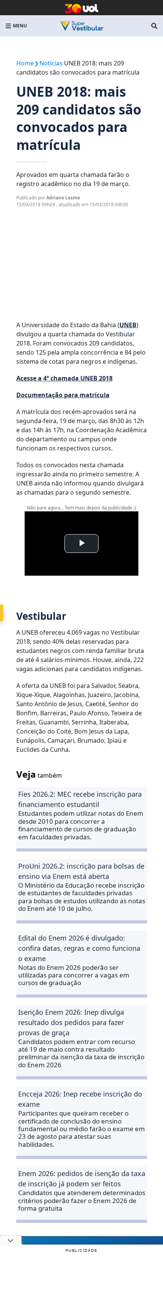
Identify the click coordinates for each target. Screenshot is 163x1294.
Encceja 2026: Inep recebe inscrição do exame (80, 1099)
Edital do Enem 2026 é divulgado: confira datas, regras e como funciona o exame (79, 948)
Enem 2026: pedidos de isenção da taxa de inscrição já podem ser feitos (81, 1178)
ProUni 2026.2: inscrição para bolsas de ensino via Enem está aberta (81, 871)
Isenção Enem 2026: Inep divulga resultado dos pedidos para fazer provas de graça (71, 1022)
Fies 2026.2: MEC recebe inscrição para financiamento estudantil (80, 799)
